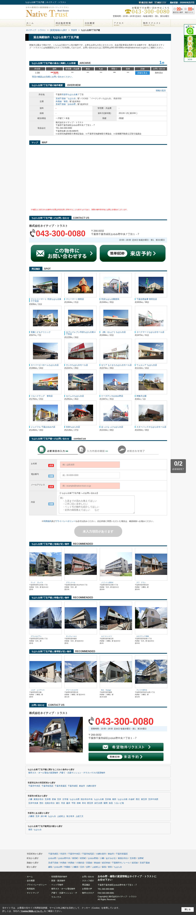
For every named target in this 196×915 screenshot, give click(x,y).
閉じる (188, 909)
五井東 (108, 799)
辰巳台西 (98, 803)
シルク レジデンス (38, 690)
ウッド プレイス (37, 582)
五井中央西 (153, 799)
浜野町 (141, 858)
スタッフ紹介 (88, 880)
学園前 (67, 867)
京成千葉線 (145, 863)
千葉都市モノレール (121, 863)
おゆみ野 (72, 104)
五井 (59, 799)
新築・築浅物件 (58, 880)
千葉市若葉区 (61, 786)
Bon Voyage (106, 690)
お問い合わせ (88, 876)
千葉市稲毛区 (47, 786)
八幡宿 (31, 816)
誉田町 (75, 858)
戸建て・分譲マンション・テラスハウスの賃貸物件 (82, 773)
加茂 (111, 803)
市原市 (65, 94)
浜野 (88, 867)
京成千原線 (61, 98)
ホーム (30, 876)
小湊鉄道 (80, 863)
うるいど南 (119, 803)
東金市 (82, 786)
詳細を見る (142, 73)
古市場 (65, 799)
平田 (73, 803)
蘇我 (104, 867)
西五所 (90, 803)
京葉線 (89, 863)
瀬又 (58, 803)
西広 (138, 799)
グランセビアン (36, 636)
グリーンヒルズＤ (72, 690)
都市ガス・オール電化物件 (63, 889)
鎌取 (50, 867)
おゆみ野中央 (64, 858)
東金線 (97, 863)
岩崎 (79, 803)
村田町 (83, 858)
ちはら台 (72, 98)
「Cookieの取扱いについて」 (31, 911)
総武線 (135, 863)
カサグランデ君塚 (142, 636)
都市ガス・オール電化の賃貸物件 (43, 773)
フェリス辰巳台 (141, 690)
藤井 (68, 803)
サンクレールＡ (71, 636)
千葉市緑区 (73, 786)
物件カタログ (88, 893)
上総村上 (61, 816)
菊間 (105, 803)
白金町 (132, 799)
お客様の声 (87, 889)
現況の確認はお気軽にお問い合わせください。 (53, 77)
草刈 (84, 803)
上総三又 (79, 816)
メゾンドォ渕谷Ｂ (107, 582)
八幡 (30, 799)
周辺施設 (86, 885)
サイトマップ (33, 893)
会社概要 (31, 880)
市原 (63, 803)
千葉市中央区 (34, 786)
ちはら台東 (73, 94)
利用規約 (47, 521)
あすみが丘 (111, 858)
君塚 (54, 799)
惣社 (41, 803)
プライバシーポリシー (65, 521)
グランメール (70, 582)
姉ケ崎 (44, 816)
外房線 (59, 101)
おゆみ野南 (93, 858)
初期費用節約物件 (59, 876)
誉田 (66, 101)
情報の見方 (161, 90)
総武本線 (106, 863)
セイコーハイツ (106, 636)
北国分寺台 (50, 803)
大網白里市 (91, 786)
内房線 (71, 863)
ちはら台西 (74, 799)
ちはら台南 (122, 799)
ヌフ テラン (141, 582)
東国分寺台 (38, 799)
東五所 (144, 799)
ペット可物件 (57, 885)
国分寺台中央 (87, 799)
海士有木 (70, 816)
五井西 (48, 799)
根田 (114, 799)
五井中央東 (33, 803)
